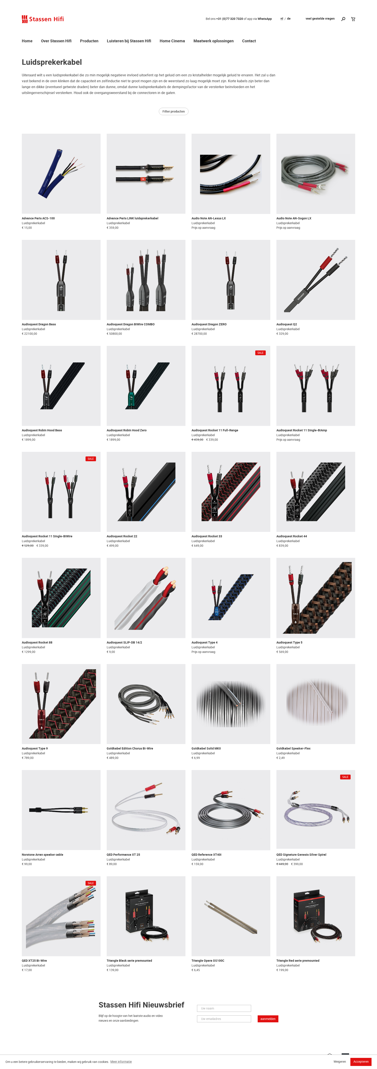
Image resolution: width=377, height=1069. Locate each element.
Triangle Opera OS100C (208, 960)
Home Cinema (172, 41)
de (289, 19)
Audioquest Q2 (286, 324)
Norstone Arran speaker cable (42, 854)
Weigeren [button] (340, 1061)
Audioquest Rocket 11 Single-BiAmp (301, 430)
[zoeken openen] (343, 19)
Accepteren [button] (361, 1061)
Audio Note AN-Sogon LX (293, 218)
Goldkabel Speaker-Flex (293, 748)
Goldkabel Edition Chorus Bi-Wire (130, 748)
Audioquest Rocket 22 (122, 536)
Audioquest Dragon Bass (39, 324)
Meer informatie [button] (121, 1061)
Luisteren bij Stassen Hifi (129, 41)
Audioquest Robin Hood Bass (42, 430)
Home (27, 41)
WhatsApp (265, 19)
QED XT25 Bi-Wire (34, 960)
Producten (89, 41)
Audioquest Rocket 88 (37, 642)
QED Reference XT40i (206, 854)
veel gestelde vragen (320, 18)
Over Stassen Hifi (56, 41)
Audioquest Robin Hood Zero (127, 430)
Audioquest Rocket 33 (207, 536)
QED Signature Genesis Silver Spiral (301, 854)
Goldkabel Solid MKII (206, 748)
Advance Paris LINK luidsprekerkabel (132, 218)
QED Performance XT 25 (123, 854)
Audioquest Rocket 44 (291, 536)
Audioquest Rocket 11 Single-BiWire (47, 536)
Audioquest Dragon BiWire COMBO (131, 324)
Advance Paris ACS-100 (38, 218)
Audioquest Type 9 (35, 748)
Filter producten (174, 111)
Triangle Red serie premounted (297, 960)
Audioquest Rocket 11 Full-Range (215, 430)
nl (282, 19)
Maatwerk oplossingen (214, 41)
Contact (249, 41)
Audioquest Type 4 (205, 642)
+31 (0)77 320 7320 (229, 19)
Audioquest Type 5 (289, 642)
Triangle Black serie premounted (129, 960)
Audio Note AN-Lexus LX (209, 218)
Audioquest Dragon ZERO (209, 324)
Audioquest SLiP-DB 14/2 (124, 642)
